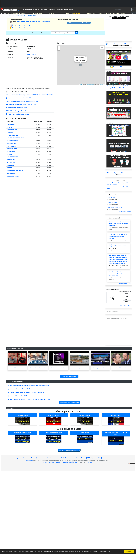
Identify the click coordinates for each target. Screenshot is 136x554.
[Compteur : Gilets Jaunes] (85, 438)
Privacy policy (90, 462)
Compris (128, 552)
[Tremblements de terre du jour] (118, 331)
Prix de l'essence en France (26, 458)
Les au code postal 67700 (23, 101)
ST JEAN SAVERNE (13, 135)
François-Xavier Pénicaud (114, 207)
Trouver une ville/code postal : (41, 33)
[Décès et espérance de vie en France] (118, 145)
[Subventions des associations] (118, 130)
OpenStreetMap (90, 84)
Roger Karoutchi (111, 197)
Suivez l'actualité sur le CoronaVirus (79, 23)
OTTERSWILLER (12, 130)
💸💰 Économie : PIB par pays (119, 67)
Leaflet (81, 84)
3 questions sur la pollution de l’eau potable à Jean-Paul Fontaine (118, 236)
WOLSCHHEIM (11, 173)
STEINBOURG (11, 124)
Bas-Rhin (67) (31, 54)
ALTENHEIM (10, 165)
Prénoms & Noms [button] (62, 9)
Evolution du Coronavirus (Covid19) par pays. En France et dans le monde (119, 87)
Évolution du (22, 26)
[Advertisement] (68, 3)
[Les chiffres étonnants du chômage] (118, 161)
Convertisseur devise (125, 305)
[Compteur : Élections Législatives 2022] (53, 438)
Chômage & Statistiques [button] (48, 9)
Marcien (114, 185)
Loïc (118, 183)
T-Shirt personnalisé (94, 458)
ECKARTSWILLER (12, 157)
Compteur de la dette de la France (75, 458)
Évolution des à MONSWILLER (18, 114)
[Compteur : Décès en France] (116, 421)
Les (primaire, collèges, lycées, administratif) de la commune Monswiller (30, 95)
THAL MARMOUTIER (13, 176)
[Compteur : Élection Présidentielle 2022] (22, 438)
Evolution (71, 13)
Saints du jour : (104, 13)
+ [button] (58, 47)
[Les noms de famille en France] (118, 97)
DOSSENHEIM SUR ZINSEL (15, 170)
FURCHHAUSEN (12, 149)
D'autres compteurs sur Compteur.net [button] (69, 450)
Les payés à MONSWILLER (22, 104)
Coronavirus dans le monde (110, 458)
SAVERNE (10, 132)
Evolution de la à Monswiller (19, 111)
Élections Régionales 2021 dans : (117, 173)
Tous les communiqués (124, 283)
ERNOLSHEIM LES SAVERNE (15, 138)
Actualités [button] (36, 9)
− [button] (58, 49)
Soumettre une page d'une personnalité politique (63, 462)
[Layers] (102, 47)
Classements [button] (27, 9)
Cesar (124, 186)
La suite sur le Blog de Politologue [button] (69, 403)
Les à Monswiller (17, 107)
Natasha (108, 188)
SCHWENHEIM (11, 146)
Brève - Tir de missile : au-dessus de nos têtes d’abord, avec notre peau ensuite (119, 223)
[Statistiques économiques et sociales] (118, 113)
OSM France (101, 84)
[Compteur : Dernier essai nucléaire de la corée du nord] (116, 440)
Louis (121, 183)
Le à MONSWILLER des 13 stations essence (26, 98)
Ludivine (126, 183)
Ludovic (108, 185)
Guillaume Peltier (112, 202)
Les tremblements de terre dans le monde (49, 458)
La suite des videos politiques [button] (69, 376)
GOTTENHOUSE (11, 143)
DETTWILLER (11, 151)
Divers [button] (71, 9)
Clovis (114, 183)
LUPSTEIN (10, 168)
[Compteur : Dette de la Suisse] (53, 421)
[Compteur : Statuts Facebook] (85, 421)
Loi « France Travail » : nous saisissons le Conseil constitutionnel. (117, 274)
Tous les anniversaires (124, 212)
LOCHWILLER (11, 160)
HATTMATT (10, 154)
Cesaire (120, 186)
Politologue (29, 460)
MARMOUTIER (11, 162)
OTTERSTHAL (11, 127)
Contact (44, 462)
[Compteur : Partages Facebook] (22, 421)
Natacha (128, 186)
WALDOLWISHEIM (12, 141)
